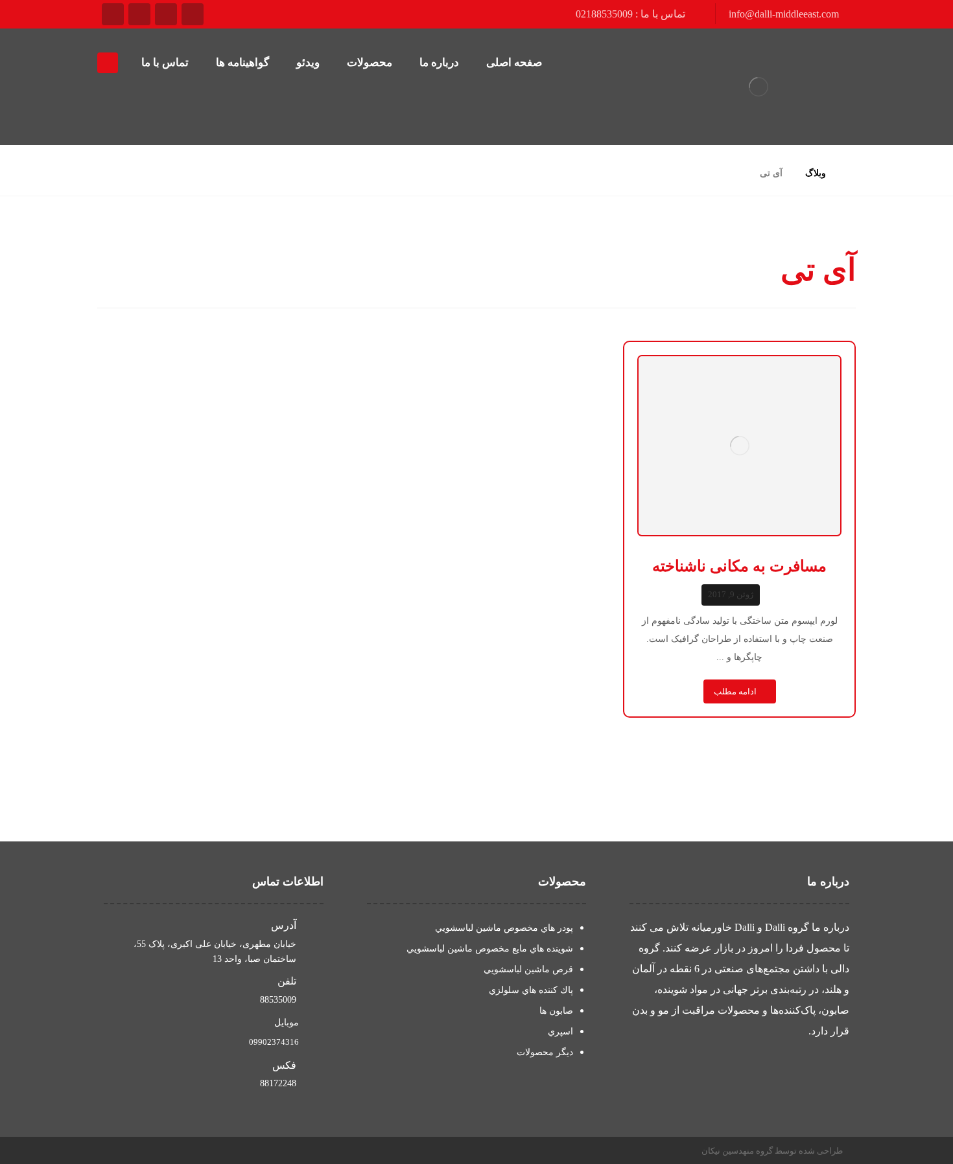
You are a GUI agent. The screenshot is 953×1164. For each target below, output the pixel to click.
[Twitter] (166, 14)
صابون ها (556, 1011)
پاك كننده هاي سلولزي (531, 990)
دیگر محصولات (545, 1052)
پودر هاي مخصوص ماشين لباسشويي (504, 928)
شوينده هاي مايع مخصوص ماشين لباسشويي (489, 948)
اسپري (560, 1031)
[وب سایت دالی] (758, 86)
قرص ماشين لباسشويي (528, 969)
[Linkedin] (139, 14)
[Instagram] (113, 14)
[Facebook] (193, 14)
